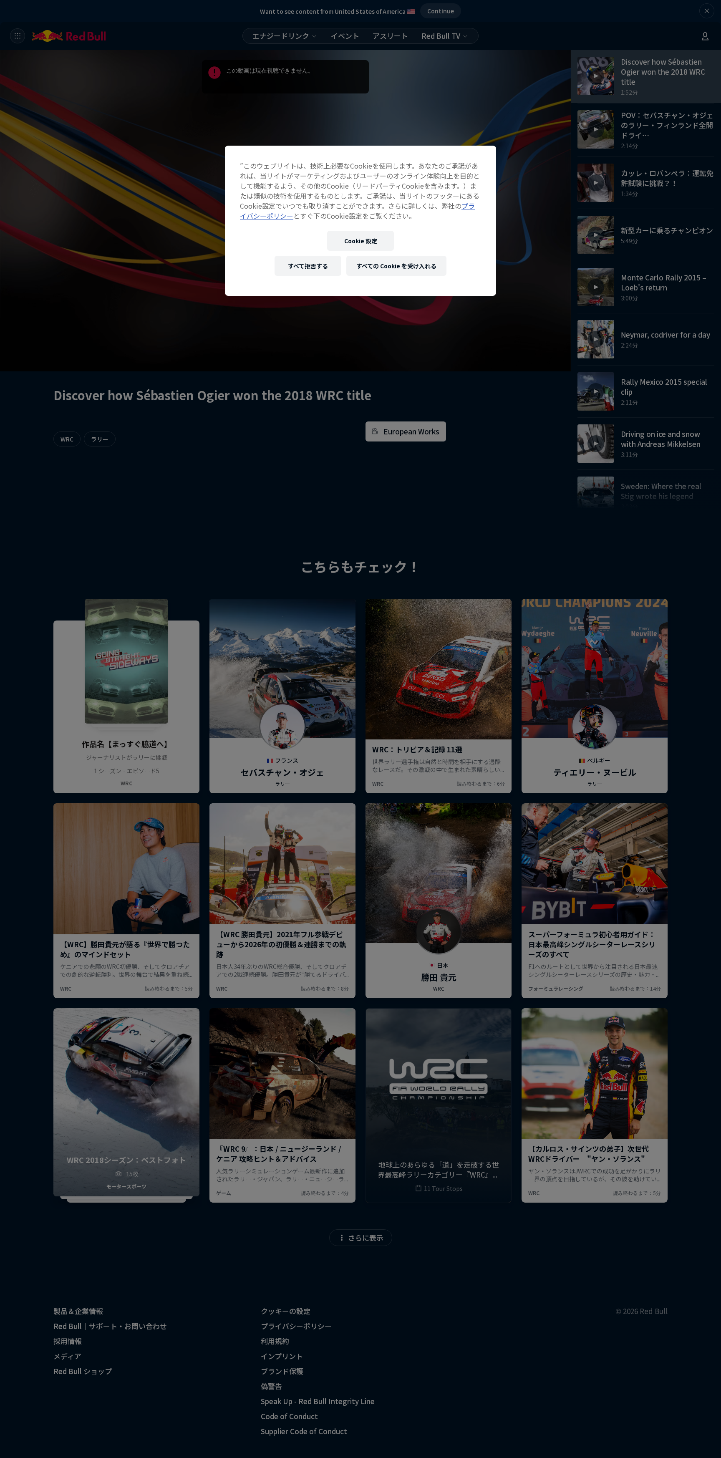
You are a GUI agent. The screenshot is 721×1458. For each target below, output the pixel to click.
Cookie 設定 (360, 241)
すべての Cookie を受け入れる (396, 266)
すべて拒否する (308, 266)
